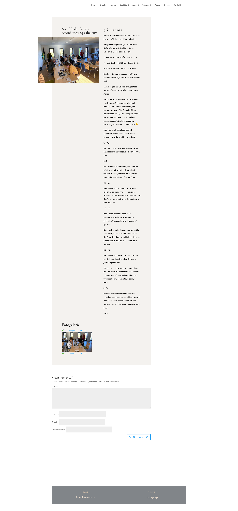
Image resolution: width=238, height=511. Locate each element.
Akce (134, 5)
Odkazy (167, 5)
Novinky (113, 5)
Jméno (55, 414)
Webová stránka (58, 430)
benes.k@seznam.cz (85, 497)
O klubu (103, 5)
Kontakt (177, 5)
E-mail (55, 422)
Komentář (57, 386)
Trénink (145, 5)
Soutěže (123, 5)
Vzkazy (158, 5)
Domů (94, 5)
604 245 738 (152, 497)
